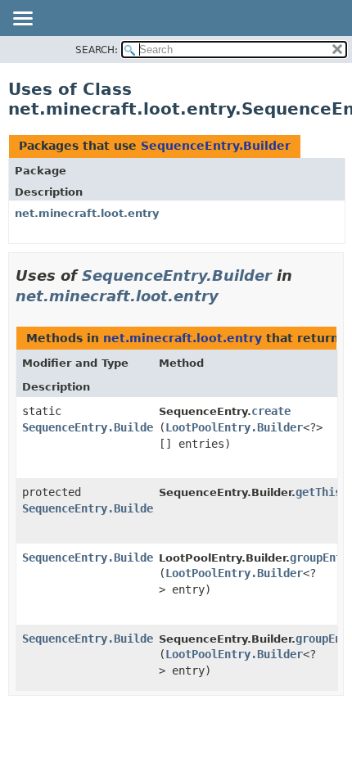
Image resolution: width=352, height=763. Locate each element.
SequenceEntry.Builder (216, 145)
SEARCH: (96, 50)
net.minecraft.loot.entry (87, 213)
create (271, 411)
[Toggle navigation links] (22, 19)
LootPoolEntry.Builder (234, 427)
